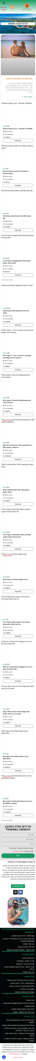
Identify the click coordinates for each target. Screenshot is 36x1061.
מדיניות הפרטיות (18, 851)
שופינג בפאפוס (29, 1006)
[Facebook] (20, 892)
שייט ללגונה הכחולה (28, 958)
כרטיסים (4, 7)
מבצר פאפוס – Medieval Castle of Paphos (20, 950)
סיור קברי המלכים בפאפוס (26, 947)
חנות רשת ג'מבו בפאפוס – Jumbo (23, 1012)
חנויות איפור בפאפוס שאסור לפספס (23, 1009)
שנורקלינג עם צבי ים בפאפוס (25, 964)
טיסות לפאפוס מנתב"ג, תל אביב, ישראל (22, 986)
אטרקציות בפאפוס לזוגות (19, 78)
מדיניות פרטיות (18, 1057)
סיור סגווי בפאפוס (28, 944)
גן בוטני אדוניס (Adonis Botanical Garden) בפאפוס (18, 1025)
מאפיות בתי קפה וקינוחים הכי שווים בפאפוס (20, 980)
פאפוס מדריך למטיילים (27, 989)
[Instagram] (15, 892)
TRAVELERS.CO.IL (15, 1054)
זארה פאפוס (30, 1000)
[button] (12, 7)
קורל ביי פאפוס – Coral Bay (25, 961)
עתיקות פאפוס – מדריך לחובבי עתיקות (22, 983)
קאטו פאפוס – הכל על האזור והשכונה (23, 936)
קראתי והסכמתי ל (23, 851)
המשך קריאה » (27, 97)
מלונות (3, 9)
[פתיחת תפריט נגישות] (4, 1057)
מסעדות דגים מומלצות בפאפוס (24, 992)
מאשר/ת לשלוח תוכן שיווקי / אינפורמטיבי (21, 848)
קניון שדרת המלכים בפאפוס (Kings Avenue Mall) (18, 1003)
